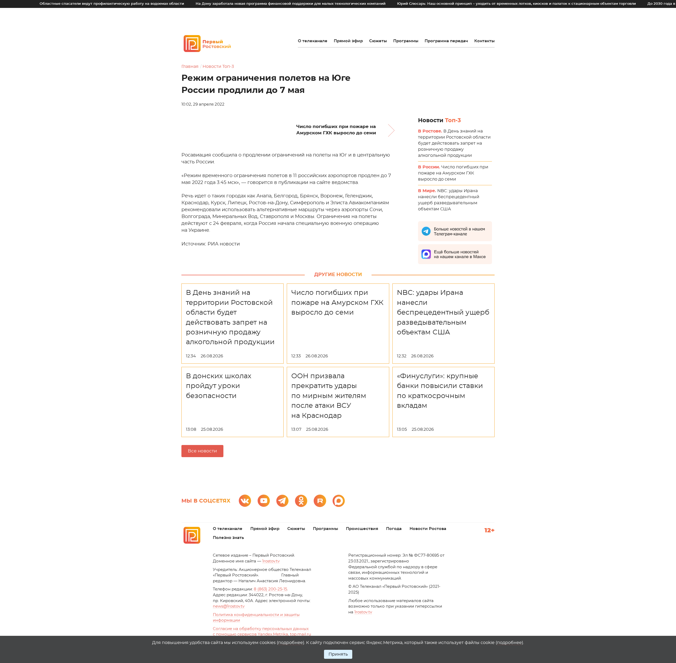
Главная (190, 66)
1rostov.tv (271, 561)
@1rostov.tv (229, 606)
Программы (405, 41)
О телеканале (312, 41)
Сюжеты (378, 41)
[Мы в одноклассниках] (301, 501)
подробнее (290, 643)
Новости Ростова (428, 529)
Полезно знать (228, 538)
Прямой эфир (348, 41)
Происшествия (362, 529)
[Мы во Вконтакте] (245, 501)
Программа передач (446, 41)
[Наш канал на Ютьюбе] (263, 501)
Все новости (202, 451)
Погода (394, 529)
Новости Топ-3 (218, 66)
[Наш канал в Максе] (338, 501)
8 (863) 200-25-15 (270, 589)
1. (363, 612)
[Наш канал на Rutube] (320, 501)
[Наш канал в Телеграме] (282, 501)
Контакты (484, 41)
